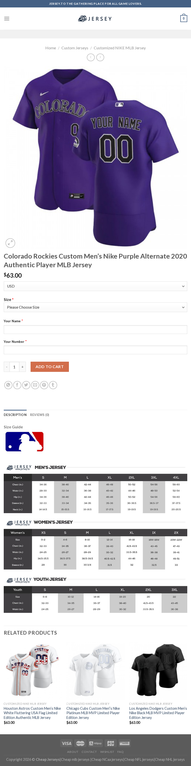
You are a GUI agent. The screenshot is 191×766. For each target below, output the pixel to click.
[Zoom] (10, 243)
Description (15, 415)
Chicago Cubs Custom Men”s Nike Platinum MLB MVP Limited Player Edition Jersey (93, 713)
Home (50, 47)
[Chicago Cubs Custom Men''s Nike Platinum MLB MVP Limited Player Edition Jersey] (95, 671)
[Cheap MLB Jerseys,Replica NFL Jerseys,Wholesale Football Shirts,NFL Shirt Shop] (95, 19)
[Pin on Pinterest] (44, 385)
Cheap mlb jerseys (75, 759)
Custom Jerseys (74, 47)
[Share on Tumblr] (53, 385)
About (72, 752)
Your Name (12, 321)
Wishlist (107, 752)
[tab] (15, 415)
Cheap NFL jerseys (139, 759)
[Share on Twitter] (26, 385)
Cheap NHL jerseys (170, 759)
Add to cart (50, 366)
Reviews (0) (39, 415)
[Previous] (4, 687)
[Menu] (7, 18)
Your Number (14, 342)
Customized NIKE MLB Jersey (120, 47)
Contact (89, 752)
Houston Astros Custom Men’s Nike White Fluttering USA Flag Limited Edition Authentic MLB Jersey (32, 713)
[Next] (187, 687)
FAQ (120, 752)
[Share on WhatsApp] (8, 385)
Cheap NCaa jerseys (107, 759)
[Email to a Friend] (35, 385)
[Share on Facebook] (17, 385)
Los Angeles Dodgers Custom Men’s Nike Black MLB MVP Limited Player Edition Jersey (158, 713)
